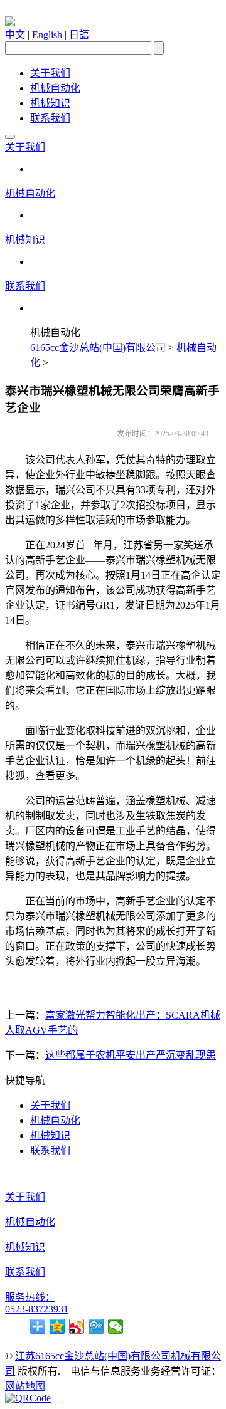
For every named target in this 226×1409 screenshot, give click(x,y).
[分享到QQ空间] (57, 1326)
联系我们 (50, 118)
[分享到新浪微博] (77, 1326)
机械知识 (50, 103)
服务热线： (30, 1297)
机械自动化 (55, 88)
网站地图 (25, 1386)
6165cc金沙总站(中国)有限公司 (98, 347)
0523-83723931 (36, 1309)
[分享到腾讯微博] (96, 1326)
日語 (79, 34)
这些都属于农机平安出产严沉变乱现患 (130, 1055)
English (47, 34)
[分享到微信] (116, 1326)
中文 (15, 34)
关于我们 (50, 73)
